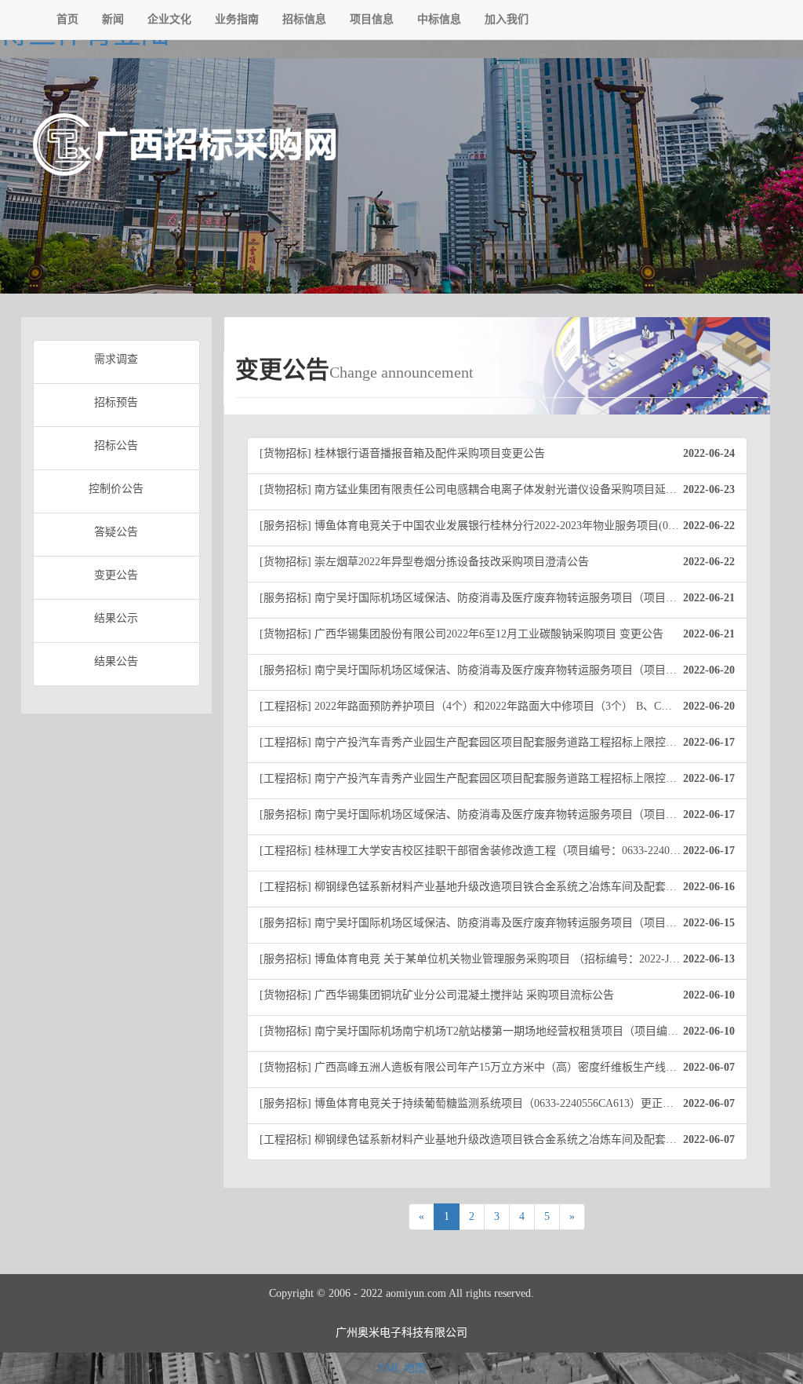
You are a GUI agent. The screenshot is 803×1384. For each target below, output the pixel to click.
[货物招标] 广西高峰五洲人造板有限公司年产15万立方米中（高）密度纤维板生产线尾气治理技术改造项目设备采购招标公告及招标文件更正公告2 (503, 1067)
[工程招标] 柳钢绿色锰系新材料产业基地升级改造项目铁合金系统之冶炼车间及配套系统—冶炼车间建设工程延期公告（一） (503, 887)
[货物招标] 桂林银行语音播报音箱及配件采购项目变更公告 (497, 453)
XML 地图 (401, 1368)
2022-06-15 (708, 923)
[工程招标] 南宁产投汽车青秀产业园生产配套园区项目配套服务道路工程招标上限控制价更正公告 (497, 742)
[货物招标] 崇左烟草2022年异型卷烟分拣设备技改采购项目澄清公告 (497, 562)
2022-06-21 (708, 598)
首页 (67, 19)
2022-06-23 (708, 489)
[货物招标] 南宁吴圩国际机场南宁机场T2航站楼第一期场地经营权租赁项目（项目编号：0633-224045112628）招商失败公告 (503, 1031)
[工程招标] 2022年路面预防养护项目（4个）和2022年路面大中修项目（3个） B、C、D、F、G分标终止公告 (503, 706)
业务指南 (237, 19)
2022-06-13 (708, 959)
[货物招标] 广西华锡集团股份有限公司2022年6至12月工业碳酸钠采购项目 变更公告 (497, 634)
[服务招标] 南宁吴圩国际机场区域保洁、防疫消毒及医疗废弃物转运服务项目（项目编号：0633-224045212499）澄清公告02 (503, 670)
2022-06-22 (708, 525)
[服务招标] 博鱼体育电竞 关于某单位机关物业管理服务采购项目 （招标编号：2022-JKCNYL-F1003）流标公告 (503, 959)
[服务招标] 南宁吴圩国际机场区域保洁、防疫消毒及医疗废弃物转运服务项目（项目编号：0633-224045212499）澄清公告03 (503, 598)
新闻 (113, 19)
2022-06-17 (708, 742)
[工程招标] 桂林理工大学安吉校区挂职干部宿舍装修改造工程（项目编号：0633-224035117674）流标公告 (503, 850)
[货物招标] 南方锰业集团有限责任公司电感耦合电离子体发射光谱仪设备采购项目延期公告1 (497, 489)
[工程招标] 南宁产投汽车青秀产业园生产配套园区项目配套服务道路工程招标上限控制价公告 (497, 778)
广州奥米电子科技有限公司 (401, 1332)
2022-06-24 (708, 453)
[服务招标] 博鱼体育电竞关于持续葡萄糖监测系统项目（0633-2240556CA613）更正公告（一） (497, 1103)
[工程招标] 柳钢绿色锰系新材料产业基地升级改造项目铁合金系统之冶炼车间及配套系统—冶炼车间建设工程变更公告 (503, 1139)
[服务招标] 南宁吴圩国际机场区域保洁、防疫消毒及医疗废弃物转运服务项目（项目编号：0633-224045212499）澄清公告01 (503, 923)
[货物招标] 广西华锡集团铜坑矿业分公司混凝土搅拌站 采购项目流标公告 (497, 995)
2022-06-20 (708, 670)
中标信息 (439, 19)
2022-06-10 (708, 995)
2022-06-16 (708, 887)
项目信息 (372, 19)
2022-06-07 (708, 1067)
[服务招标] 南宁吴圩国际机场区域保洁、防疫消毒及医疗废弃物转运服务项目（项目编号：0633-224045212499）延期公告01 (503, 814)
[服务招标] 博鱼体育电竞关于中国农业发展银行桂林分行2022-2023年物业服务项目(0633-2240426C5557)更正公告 (503, 525)
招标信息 (304, 19)
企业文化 (169, 19)
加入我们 (507, 19)
